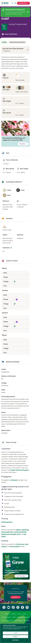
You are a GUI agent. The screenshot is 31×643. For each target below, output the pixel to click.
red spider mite (15, 534)
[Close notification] (30, 8)
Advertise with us (18, 620)
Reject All (15, 636)
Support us (7, 614)
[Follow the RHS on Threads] (17, 607)
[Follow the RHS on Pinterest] (27, 607)
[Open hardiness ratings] (11, 247)
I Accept (15, 633)
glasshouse (5, 534)
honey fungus (14, 546)
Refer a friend (10, 620)
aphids (18, 530)
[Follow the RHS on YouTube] (8, 607)
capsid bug (25, 530)
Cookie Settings (15, 640)
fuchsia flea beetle (20, 532)
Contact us (13, 614)
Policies (14, 617)
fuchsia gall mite (7, 532)
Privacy (19, 614)
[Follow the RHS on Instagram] (3, 607)
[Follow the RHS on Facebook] (22, 607)
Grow (18, 562)
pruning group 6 (6, 522)
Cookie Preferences (6, 617)
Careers (3, 620)
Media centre (26, 620)
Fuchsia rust (20, 544)
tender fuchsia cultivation (19, 470)
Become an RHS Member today (15, 592)
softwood (13, 480)
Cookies (24, 614)
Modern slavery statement (23, 617)
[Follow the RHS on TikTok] (13, 607)
